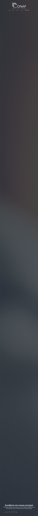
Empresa (13, 10)
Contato (22, 10)
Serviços (17, 10)
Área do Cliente (27, 10)
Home (9, 10)
